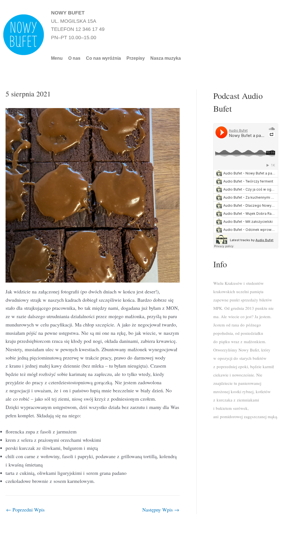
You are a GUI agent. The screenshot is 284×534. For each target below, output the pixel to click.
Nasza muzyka (165, 58)
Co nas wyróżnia (103, 58)
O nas (74, 58)
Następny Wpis (160, 509)
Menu (57, 58)
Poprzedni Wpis (25, 509)
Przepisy (135, 58)
